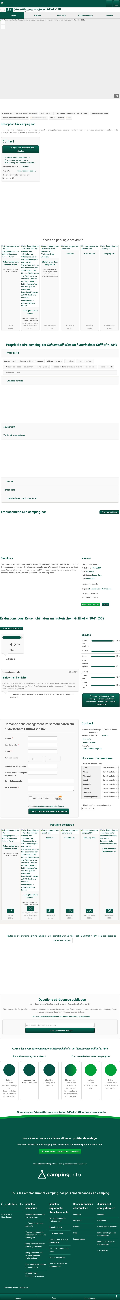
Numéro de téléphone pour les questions (16, 774)
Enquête (109, 15)
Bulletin (76, 1227)
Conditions (101, 1221)
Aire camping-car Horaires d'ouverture (19, 163)
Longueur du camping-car (15, 766)
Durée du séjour (11, 758)
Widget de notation (57, 1258)
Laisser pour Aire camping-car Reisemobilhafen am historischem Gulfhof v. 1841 (9, 1088)
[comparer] (3, 27)
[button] (60, 59)
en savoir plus (29, 1081)
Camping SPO (109, 254)
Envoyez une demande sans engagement (49, 811)
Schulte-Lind (89, 254)
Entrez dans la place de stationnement (106, 1234)
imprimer (100, 1214)
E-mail (7, 751)
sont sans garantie (107, 936)
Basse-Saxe (96, 575)
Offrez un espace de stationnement (57, 1219)
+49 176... (16, 167)
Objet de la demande (13, 781)
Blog (75, 1233)
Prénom (8, 739)
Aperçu (13, 15)
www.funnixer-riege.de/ (26, 171)
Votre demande (11, 788)
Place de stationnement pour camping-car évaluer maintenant (101, 700)
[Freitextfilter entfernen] (109, 3)
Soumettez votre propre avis (12, 628)
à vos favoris (102, 1251)
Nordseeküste (95, 589)
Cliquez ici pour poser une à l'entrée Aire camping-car (61, 1016)
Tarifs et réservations (14, 435)
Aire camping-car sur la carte (16, 160)
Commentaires (85, 15)
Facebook (77, 1214)
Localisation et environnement (21, 498)
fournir (9, 481)
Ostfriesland (106, 589)
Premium (115, 242)
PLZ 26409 (96, 568)
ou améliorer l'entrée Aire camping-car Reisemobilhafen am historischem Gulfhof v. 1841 (70, 1088)
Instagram (77, 1221)
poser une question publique (60, 1031)
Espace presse (79, 1239)
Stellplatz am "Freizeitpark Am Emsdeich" (50, 264)
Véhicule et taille (14, 380)
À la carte (87, 739)
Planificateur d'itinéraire (110, 512)
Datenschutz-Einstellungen (6, 1215)
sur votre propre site (90, 1084)
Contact (106, 604)
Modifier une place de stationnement (58, 1265)
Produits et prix (55, 1227)
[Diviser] (111, 1297)
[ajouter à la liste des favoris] (3, 22)
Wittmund (90, 572)
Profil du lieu (12, 353)
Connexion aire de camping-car (16, 1287)
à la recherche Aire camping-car (2, 10)
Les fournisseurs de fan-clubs (59, 1250)
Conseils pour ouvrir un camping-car (58, 1241)
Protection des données (107, 1227)
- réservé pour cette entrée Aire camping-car (111, 1084)
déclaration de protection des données (49, 806)
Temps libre (9, 490)
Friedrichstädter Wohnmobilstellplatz (109, 850)
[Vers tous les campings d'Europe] (60, 1180)
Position (37, 15)
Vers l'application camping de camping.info (35, 1265)
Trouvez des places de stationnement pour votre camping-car (35, 1235)
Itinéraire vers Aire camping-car (17, 157)
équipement (9, 427)
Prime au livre (57, 1234)
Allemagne (90, 579)
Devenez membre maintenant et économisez (61, 1151)
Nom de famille (11, 745)
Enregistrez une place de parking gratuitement (35, 1245)
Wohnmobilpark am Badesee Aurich (11, 263)
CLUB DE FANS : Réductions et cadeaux (34, 1274)
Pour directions (89, 743)
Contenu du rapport (62, 940)
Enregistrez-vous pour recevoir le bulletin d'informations (34, 1255)
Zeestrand (70, 254)
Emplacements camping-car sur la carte (35, 1215)
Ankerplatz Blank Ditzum (30, 312)
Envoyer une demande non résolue (21, 149)
